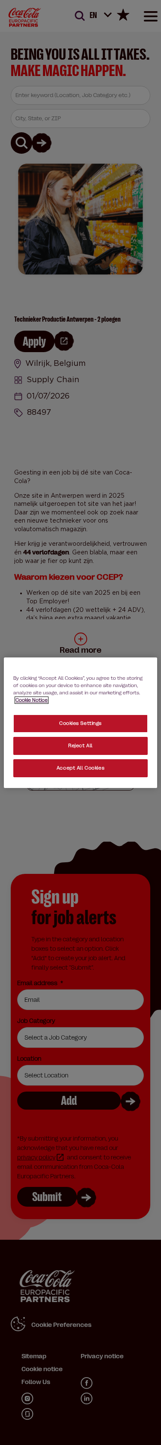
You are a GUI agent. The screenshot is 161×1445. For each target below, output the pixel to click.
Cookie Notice (31, 700)
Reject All (80, 745)
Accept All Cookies (80, 768)
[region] (80, 722)
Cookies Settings (80, 723)
